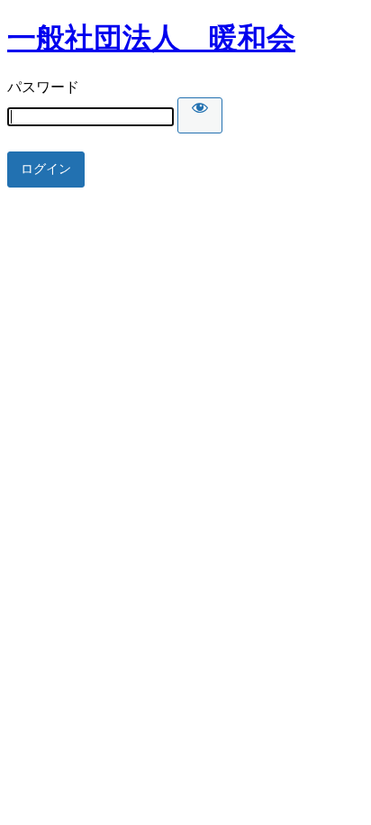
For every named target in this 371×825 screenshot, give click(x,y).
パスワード (43, 87)
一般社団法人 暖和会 (151, 38)
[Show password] (199, 115)
